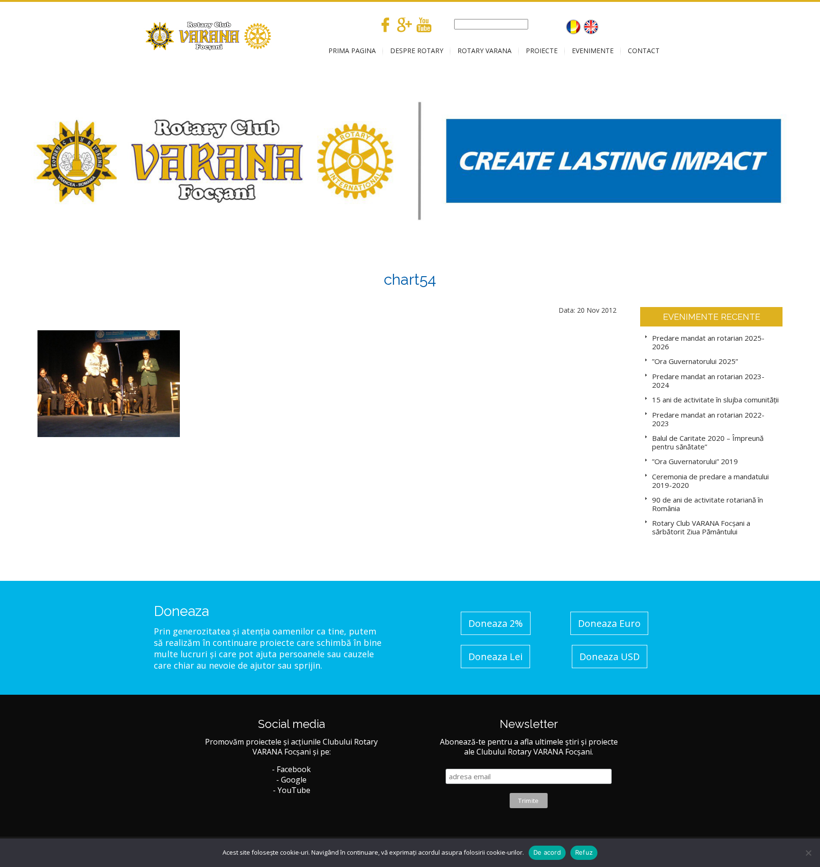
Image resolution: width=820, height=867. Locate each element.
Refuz (584, 852)
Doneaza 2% (495, 623)
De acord (547, 852)
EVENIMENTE (593, 50)
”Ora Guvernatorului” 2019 (695, 461)
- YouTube (291, 790)
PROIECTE (542, 50)
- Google (291, 779)
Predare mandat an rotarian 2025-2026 (708, 342)
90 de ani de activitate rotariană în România (707, 504)
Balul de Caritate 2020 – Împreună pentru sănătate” (708, 442)
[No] (808, 853)
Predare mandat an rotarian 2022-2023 (708, 419)
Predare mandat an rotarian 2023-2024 (708, 381)
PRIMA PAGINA (352, 50)
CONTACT (644, 50)
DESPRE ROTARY (416, 50)
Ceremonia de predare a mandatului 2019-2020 (710, 481)
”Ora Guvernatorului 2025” (695, 361)
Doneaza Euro (609, 623)
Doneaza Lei (495, 656)
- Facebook (291, 769)
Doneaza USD (609, 656)
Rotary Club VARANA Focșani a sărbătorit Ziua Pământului (701, 527)
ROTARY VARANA (484, 50)
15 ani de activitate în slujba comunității (715, 399)
